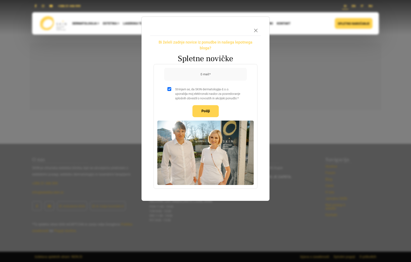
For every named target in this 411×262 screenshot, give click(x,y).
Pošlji (205, 111)
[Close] (255, 30)
